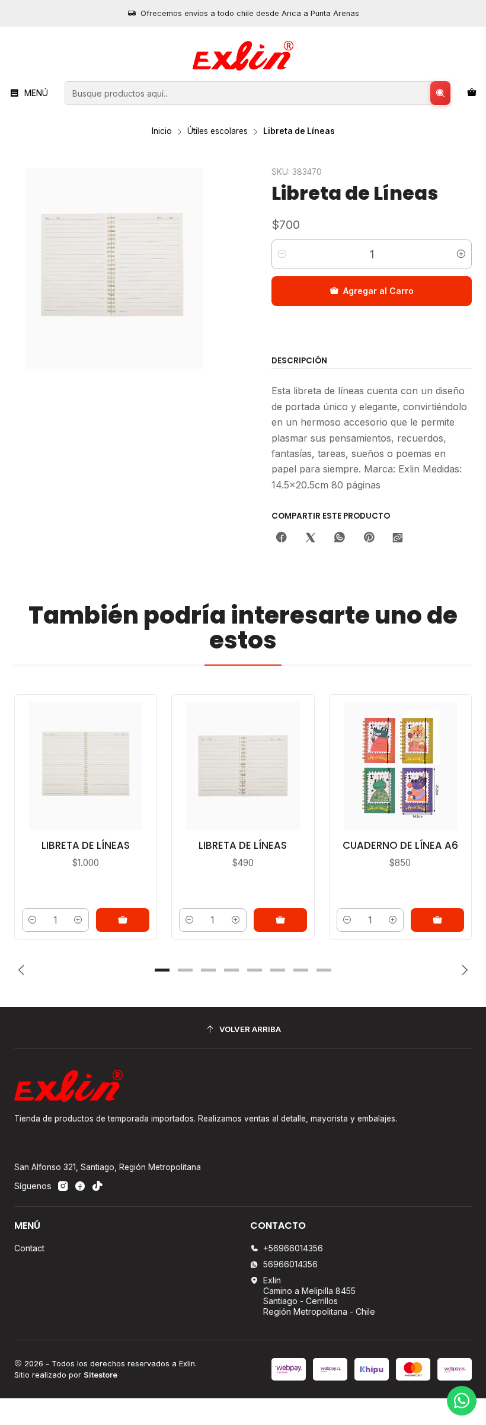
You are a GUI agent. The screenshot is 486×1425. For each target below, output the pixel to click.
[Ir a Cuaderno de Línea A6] (400, 765)
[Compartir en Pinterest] (369, 538)
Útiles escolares (217, 131)
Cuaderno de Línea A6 (400, 845)
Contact (29, 1248)
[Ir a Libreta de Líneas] (242, 765)
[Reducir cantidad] (282, 254)
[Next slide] (463, 970)
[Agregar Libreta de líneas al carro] (122, 920)
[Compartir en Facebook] (281, 538)
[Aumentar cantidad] (461, 254)
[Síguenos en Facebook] (80, 1186)
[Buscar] (440, 93)
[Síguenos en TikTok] (97, 1186)
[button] (162, 970)
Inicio (162, 131)
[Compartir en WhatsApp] (340, 538)
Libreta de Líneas (243, 845)
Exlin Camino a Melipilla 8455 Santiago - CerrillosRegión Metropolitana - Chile (319, 1296)
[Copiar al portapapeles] (398, 538)
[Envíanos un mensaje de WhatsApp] (462, 1401)
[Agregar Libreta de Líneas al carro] (280, 920)
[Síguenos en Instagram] (63, 1186)
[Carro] (472, 93)
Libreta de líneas (85, 845)
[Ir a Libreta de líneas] (85, 765)
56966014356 (290, 1264)
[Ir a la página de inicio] (243, 56)
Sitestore (100, 1374)
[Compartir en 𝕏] (310, 538)
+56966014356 (293, 1248)
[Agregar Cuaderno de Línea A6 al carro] (437, 920)
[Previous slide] (23, 970)
